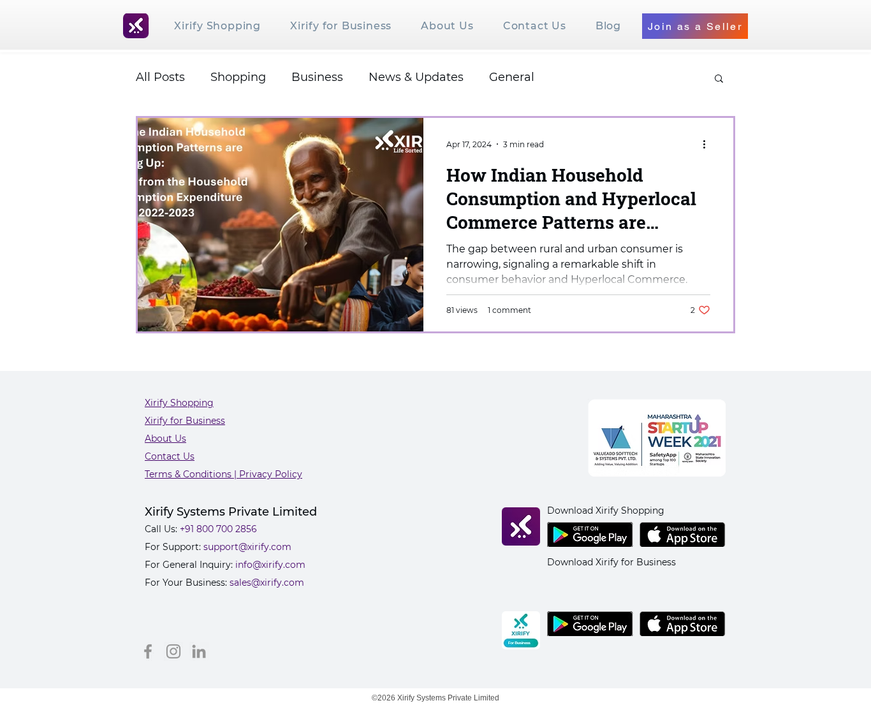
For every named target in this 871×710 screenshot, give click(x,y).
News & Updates (416, 77)
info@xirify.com (270, 564)
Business (317, 77)
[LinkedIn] (199, 651)
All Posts (160, 77)
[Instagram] (173, 651)
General (511, 77)
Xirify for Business (185, 420)
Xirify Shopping (179, 403)
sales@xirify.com (267, 582)
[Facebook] (147, 651)
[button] (719, 79)
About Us (165, 438)
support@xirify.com (247, 547)
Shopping (238, 77)
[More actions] (708, 144)
